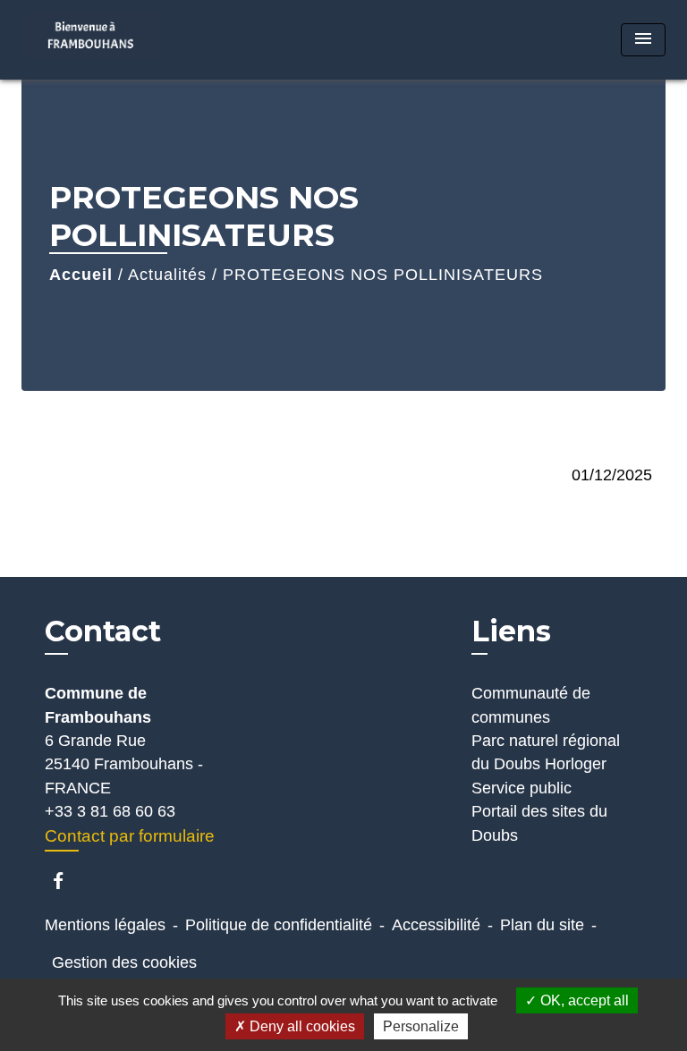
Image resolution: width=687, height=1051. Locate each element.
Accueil (81, 275)
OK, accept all (583, 1000)
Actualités (167, 275)
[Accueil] (90, 39)
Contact (103, 631)
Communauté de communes (530, 704)
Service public (521, 788)
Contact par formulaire (130, 835)
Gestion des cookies (124, 962)
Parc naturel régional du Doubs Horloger (545, 752)
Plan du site (542, 925)
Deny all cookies (300, 1026)
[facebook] (67, 880)
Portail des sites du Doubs (539, 822)
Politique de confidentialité (278, 925)
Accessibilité (436, 925)
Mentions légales (105, 925)
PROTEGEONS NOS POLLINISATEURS (383, 275)
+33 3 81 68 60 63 (110, 811)
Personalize (421, 1026)
